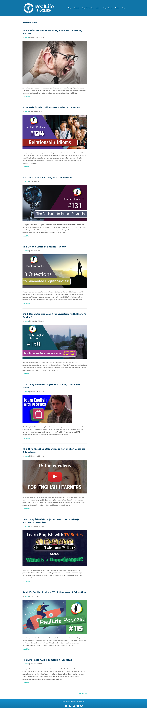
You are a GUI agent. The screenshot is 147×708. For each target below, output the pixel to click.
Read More (26, 96)
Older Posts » (82, 693)
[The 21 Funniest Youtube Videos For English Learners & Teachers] (54, 476)
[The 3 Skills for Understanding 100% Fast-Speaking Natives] (54, 62)
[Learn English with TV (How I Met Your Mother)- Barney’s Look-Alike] (54, 548)
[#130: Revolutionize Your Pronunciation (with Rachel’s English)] (54, 341)
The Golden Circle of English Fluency (44, 246)
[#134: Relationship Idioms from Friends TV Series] (54, 132)
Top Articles (107, 8)
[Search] (122, 8)
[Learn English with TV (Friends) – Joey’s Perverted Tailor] (47, 409)
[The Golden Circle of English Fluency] (54, 271)
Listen (98, 8)
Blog (69, 8)
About (117, 8)
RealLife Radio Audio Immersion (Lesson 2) (47, 660)
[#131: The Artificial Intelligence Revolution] (54, 203)
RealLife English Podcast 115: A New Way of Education (54, 592)
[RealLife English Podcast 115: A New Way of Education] (54, 617)
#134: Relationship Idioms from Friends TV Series (51, 107)
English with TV (87, 8)
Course (76, 8)
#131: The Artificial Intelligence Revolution (47, 177)
